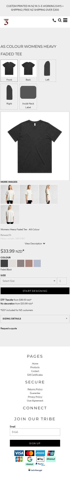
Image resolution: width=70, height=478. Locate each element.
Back (28, 79)
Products (35, 367)
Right (9, 103)
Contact (35, 371)
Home (35, 363)
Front (9, 79)
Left (47, 79)
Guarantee (35, 393)
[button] (60, 20)
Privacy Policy (35, 396)
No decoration (8, 303)
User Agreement (35, 400)
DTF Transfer (7, 299)
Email (12, 426)
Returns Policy (35, 389)
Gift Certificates (35, 374)
